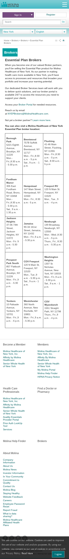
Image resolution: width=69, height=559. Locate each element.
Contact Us (9, 486)
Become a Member (14, 344)
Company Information (9, 461)
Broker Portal (25, 104)
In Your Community (13, 476)
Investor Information (13, 473)
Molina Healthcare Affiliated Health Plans (12, 522)
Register (50, 14)
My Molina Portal (46, 369)
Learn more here (41, 120)
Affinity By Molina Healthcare (47, 358)
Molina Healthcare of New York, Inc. (14, 352)
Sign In (18, 15)
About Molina (11, 453)
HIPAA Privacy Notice (49, 376)
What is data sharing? (9, 515)
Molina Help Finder (48, 373)
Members (43, 344)
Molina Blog (9, 489)
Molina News (10, 469)
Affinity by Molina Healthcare (12, 358)
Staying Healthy (11, 493)
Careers (7, 500)
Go (63, 22)
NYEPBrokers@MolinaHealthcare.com (28, 113)
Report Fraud (10, 510)
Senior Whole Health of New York (14, 365)
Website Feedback (13, 496)
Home (7, 40)
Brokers (15, 40)
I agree (58, 554)
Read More (27, 553)
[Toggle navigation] (64, 4)
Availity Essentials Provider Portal (12, 418)
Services (7, 429)
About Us (8, 466)
